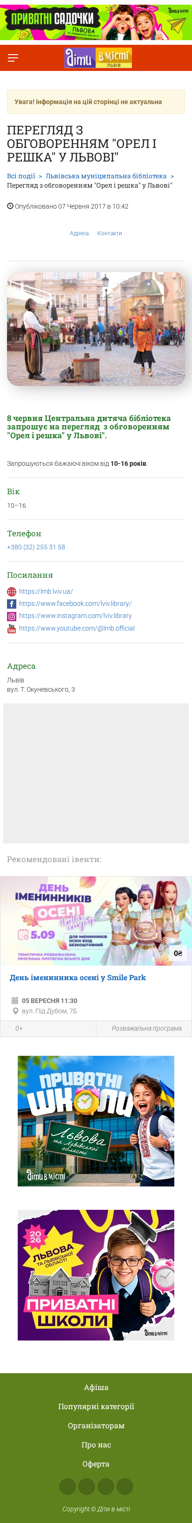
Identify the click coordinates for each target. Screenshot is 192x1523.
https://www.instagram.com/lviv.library (75, 615)
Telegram (105, 1486)
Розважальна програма (147, 1028)
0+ (19, 1028)
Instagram (86, 1486)
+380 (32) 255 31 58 (36, 547)
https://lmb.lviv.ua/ (46, 591)
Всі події (21, 175)
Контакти (109, 233)
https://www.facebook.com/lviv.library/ (75, 603)
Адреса (79, 233)
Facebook (67, 1486)
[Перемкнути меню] (13, 58)
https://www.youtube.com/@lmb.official (77, 628)
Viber (125, 1486)
